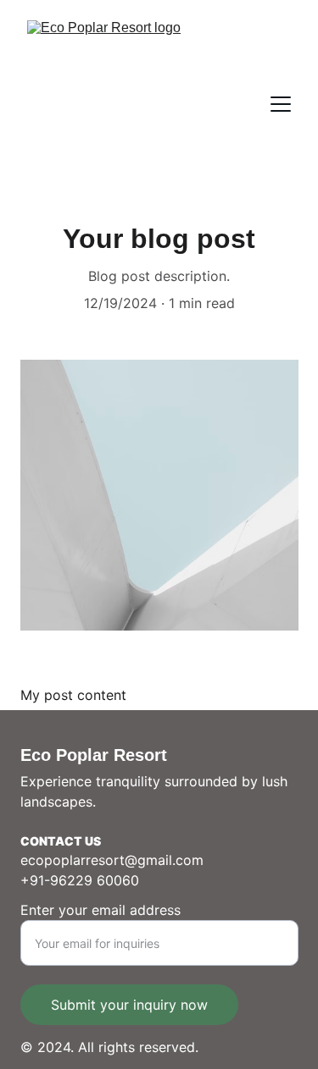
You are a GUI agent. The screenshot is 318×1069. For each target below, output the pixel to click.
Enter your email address (100, 909)
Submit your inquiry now (129, 1004)
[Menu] (281, 104)
